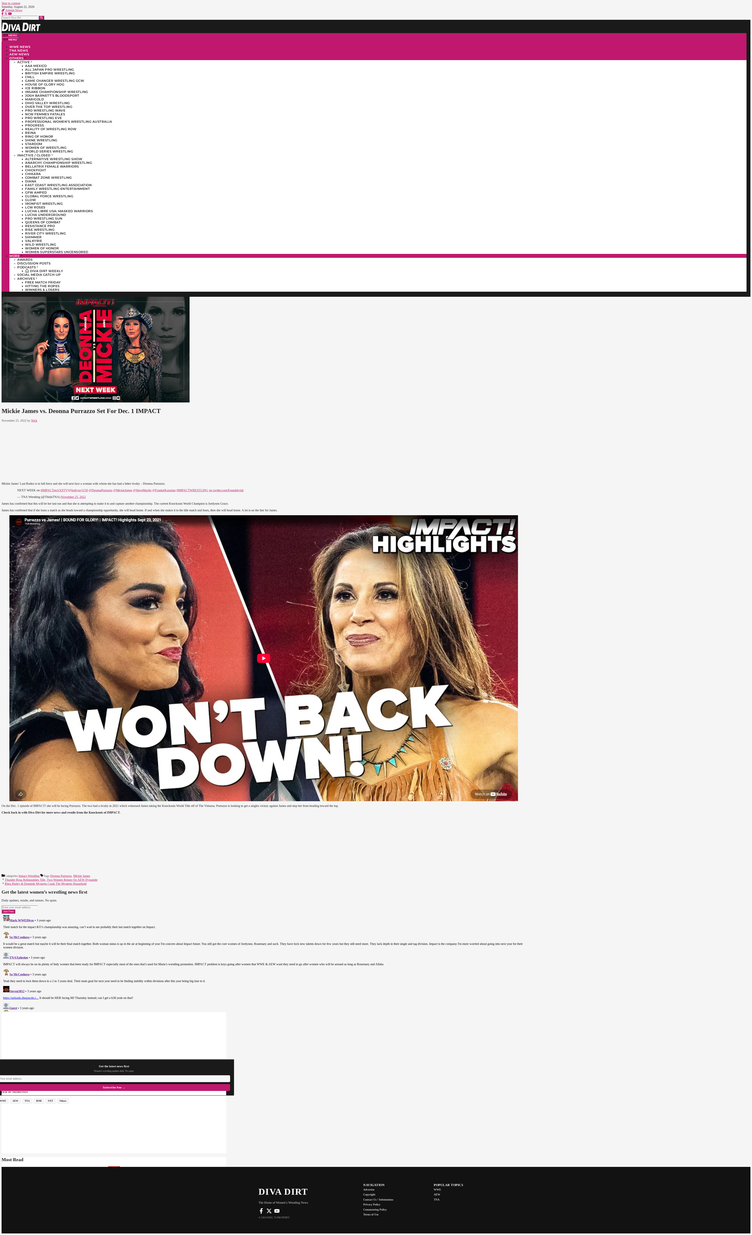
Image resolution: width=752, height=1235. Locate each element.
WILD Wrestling (40, 244)
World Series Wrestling (49, 151)
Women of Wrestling (45, 148)
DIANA (30, 181)
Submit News (13, 10)
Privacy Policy (371, 1204)
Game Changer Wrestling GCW (54, 81)
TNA (436, 1199)
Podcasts (26, 267)
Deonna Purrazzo (61, 876)
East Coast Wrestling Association (58, 185)
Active (23, 62)
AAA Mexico (36, 66)
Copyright (369, 1194)
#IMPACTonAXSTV (54, 490)
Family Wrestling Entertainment (57, 189)
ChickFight (35, 170)
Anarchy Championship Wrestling (58, 163)
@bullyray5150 (78, 490)
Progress (34, 125)
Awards (25, 260)
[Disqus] (264, 962)
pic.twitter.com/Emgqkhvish (226, 490)
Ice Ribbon (35, 88)
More (14, 256)
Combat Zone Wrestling (48, 178)
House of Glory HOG (44, 84)
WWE (437, 1189)
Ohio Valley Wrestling (47, 103)
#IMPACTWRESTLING (192, 490)
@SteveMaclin (142, 490)
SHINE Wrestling (41, 140)
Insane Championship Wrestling (56, 92)
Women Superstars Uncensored (56, 252)
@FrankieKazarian (164, 490)
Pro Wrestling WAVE (45, 110)
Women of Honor (42, 248)
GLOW (30, 200)
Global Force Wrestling (49, 196)
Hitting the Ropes (42, 286)
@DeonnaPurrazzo (100, 490)
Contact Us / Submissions (378, 1199)
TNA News (18, 50)
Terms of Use (371, 1214)
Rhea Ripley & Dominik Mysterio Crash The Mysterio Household (46, 883)
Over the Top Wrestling (48, 107)
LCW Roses (35, 207)
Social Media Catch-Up (39, 275)
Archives (26, 279)
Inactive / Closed (34, 155)
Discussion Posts (34, 263)
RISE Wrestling (39, 230)
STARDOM (33, 144)
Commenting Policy (375, 1209)
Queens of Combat (43, 222)
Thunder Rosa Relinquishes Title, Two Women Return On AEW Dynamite (51, 879)
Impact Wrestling (29, 876)
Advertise (368, 1189)
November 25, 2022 (73, 497)
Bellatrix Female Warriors (52, 166)
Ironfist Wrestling (44, 204)
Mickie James (81, 876)
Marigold (34, 99)
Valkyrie (33, 241)
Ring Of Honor (39, 136)
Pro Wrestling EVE (43, 118)
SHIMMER (33, 237)
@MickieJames (122, 490)
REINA (30, 133)
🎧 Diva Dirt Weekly (44, 271)
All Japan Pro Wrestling (49, 69)
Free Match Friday (43, 282)
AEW (437, 1194)
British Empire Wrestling (50, 73)
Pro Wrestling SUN (43, 218)
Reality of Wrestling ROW (50, 129)
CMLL (29, 77)
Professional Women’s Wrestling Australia (68, 122)
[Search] (41, 18)
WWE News (19, 47)
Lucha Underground (45, 215)
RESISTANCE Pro (40, 226)
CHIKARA (33, 174)
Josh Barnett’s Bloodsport (52, 95)
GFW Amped (36, 192)
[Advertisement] (263, 451)
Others (16, 58)
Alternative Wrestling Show (53, 159)
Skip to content (11, 3)
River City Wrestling (45, 233)
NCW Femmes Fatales (45, 114)
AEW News (19, 54)
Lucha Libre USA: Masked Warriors (59, 211)
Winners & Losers (42, 290)
